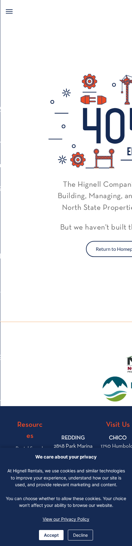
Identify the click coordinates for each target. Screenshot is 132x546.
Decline (80, 535)
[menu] (9, 11)
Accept (51, 535)
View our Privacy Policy (66, 519)
